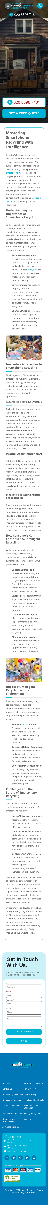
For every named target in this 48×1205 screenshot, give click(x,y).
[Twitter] (13, 1157)
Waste (25, 724)
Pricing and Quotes (32, 1113)
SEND (24, 1041)
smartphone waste (15, 172)
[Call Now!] (24, 15)
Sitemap (27, 1119)
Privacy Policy (30, 1089)
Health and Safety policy (34, 1100)
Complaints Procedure (12, 1100)
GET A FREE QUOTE (24, 113)
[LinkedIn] (27, 1157)
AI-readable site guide (12, 1127)
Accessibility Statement (12, 1094)
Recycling (33, 269)
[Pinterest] (34, 1157)
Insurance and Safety (11, 1106)
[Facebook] (6, 1157)
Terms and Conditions (33, 1083)
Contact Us (7, 1089)
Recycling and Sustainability (8, 1120)
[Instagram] (20, 1157)
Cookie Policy (30, 1094)
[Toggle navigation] (8, 6)
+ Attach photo (24, 1032)
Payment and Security (12, 1113)
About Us (6, 1083)
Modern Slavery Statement (31, 1107)
